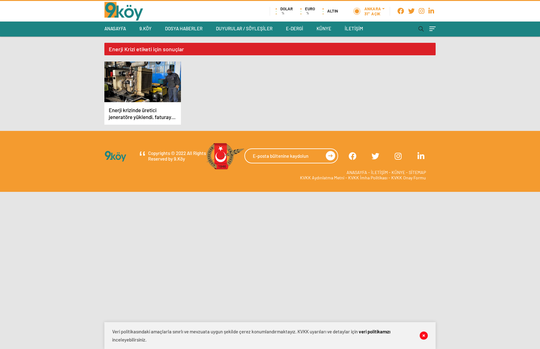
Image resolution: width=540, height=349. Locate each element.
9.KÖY (145, 28)
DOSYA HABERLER (183, 28)
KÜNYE (324, 28)
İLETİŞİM (354, 28)
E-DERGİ (294, 28)
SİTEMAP (417, 172)
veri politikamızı (374, 331)
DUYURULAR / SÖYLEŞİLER (244, 28)
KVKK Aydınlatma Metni (322, 177)
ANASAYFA (115, 28)
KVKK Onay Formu (408, 177)
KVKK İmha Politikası (368, 177)
